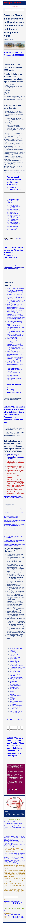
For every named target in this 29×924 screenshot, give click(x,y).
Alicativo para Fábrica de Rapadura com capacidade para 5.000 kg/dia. (15, 327)
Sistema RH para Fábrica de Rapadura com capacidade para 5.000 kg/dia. (15, 340)
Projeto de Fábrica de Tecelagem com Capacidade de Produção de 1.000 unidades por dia (14, 525)
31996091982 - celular (18, 917)
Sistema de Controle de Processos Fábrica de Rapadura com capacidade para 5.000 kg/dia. (15, 353)
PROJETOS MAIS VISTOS (16, 648)
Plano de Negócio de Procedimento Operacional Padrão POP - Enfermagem (13, 537)
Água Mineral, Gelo (15, 657)
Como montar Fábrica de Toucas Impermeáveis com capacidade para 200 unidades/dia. (14, 545)
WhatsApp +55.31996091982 (14, 188)
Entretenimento (14, 687)
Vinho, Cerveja (14, 654)
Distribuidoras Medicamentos (14, 682)
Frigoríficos (13, 650)
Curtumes (12, 710)
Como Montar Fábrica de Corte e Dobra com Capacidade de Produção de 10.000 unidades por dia (14, 529)
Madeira (12, 694)
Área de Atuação (14, 712)
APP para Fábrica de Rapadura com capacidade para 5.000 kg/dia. (15, 323)
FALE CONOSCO (21, 813)
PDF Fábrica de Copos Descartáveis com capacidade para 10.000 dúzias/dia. (12, 517)
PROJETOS (15, 814)
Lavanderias (13, 680)
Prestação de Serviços (16, 705)
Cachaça (12, 655)
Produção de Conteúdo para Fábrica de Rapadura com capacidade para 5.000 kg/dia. (15, 314)
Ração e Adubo (14, 708)
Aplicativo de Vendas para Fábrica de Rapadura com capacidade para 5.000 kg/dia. (15, 363)
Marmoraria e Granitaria (16, 701)
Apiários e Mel (13, 664)
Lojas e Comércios (15, 688)
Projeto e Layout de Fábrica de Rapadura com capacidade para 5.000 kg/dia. (14, 827)
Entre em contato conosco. (11, 911)
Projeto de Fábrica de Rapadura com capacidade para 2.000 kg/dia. (14, 223)
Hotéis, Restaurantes (15, 685)
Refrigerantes (13, 658)
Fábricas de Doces (15, 661)
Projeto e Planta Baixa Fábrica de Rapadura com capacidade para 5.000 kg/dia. (16, 301)
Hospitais (12, 675)
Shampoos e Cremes (15, 670)
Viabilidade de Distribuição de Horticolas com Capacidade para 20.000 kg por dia (13, 533)
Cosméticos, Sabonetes (16, 668)
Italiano (20, 238)
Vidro (11, 693)
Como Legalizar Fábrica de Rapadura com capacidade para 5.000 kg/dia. (14, 854)
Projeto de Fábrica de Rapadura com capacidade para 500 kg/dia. (14, 215)
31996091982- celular (18, 904)
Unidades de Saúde (15, 674)
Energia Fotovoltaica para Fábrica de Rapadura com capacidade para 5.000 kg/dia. (16, 318)
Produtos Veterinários (15, 684)
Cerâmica (12, 698)
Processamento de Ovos (16, 665)
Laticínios (12, 651)
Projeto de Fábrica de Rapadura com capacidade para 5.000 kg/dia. (14, 228)
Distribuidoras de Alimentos (17, 667)
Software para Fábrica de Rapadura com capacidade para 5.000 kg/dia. (15, 348)
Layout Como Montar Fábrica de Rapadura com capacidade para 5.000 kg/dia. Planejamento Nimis (14, 267)
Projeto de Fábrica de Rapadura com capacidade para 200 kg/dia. (14, 211)
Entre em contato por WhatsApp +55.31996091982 (14, 388)
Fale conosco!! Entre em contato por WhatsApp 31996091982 (14, 181)
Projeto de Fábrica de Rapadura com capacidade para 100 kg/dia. (14, 206)
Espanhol (6, 239)
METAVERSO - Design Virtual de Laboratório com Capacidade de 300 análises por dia (14, 541)
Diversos (12, 702)
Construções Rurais (15, 707)
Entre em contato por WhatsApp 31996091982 (14, 53)
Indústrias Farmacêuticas (16, 678)
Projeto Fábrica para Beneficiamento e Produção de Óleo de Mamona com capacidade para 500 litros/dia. (14, 512)
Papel (11, 697)
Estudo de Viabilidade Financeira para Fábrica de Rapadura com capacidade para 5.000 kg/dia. (15, 290)
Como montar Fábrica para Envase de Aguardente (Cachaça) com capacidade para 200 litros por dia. (14, 509)
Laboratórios (13, 673)
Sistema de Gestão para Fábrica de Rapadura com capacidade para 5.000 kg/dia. (15, 336)
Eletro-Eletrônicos (14, 700)
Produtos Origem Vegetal (16, 653)
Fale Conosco (14, 6)
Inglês (16, 238)
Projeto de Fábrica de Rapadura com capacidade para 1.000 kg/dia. (14, 219)
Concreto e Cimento (15, 695)
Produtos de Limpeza (15, 671)
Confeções (12, 690)
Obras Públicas (14, 704)
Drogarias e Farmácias (16, 677)
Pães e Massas (14, 660)
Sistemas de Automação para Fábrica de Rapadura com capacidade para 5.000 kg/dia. (15, 358)
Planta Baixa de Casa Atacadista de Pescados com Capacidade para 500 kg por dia (14, 521)
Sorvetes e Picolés (15, 663)
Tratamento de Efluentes (16, 711)
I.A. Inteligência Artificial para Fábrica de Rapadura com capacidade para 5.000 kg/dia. (15, 344)
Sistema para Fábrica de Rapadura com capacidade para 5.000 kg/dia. (15, 331)
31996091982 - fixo (17, 916)
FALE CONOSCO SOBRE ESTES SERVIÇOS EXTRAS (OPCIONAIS (13, 497)
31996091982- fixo (17, 902)
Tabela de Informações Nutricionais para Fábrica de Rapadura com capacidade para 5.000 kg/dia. (15, 456)
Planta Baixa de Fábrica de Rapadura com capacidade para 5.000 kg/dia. (14, 822)
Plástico (12, 691)
